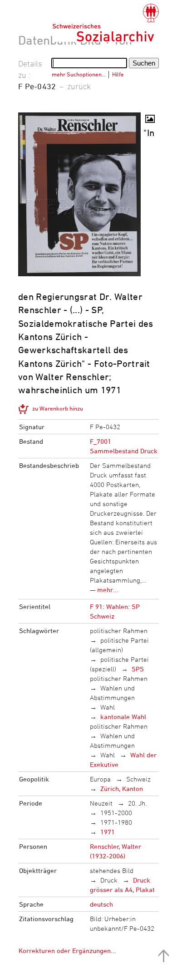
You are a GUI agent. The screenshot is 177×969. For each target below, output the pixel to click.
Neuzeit (101, 803)
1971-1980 (116, 822)
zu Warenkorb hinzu (57, 408)
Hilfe (118, 74)
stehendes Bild (111, 870)
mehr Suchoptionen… (79, 74)
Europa (100, 779)
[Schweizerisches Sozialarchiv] (105, 23)
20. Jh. (137, 803)
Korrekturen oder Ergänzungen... (67, 950)
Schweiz (138, 779)
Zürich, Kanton (121, 788)
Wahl (107, 707)
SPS (138, 669)
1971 (107, 832)
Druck (109, 880)
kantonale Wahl (123, 716)
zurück (79, 86)
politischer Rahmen (119, 630)
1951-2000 (116, 813)
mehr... (107, 590)
